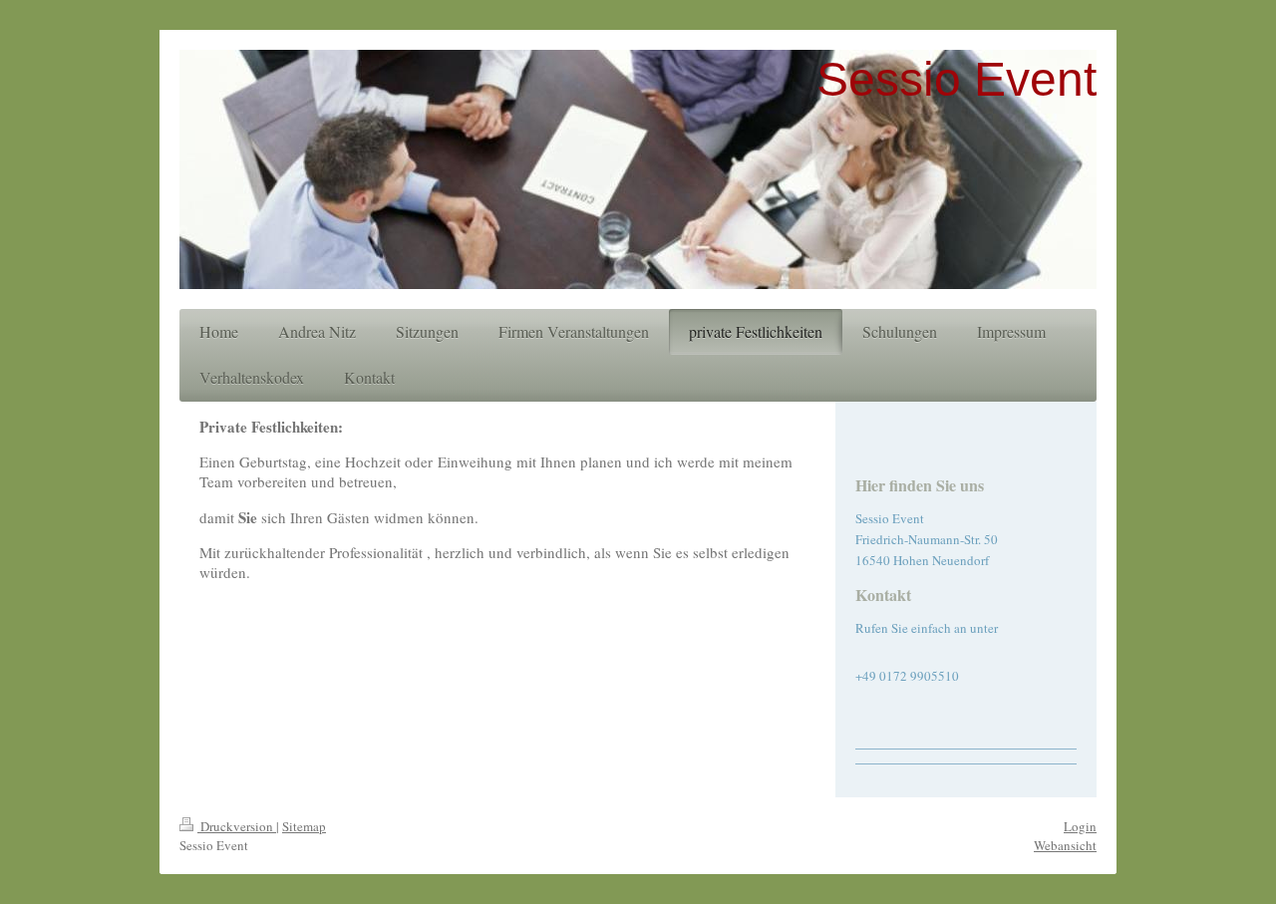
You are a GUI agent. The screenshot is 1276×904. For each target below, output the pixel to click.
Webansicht (1065, 845)
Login (1080, 826)
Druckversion (236, 826)
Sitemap (304, 826)
